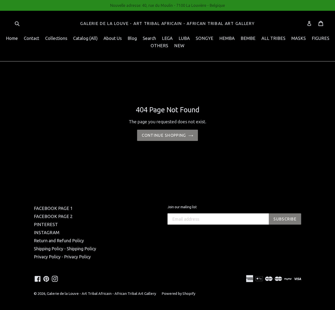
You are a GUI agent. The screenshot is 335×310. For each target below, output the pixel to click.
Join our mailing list (182, 207)
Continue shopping (164, 135)
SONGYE (204, 38)
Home (12, 38)
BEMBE (248, 38)
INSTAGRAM (46, 232)
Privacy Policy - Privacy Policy (62, 256)
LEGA (167, 38)
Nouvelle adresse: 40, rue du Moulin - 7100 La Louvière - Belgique (167, 5)
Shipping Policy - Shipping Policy (65, 248)
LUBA (184, 38)
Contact (31, 38)
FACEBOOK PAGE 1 (53, 208)
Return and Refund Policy (59, 240)
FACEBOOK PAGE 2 (53, 216)
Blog (132, 38)
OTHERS (159, 45)
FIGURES (320, 38)
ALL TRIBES (273, 38)
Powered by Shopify (178, 293)
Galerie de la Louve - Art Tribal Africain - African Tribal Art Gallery (167, 23)
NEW (179, 45)
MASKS (298, 38)
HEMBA (227, 38)
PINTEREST (46, 224)
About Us (112, 38)
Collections (56, 38)
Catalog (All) (85, 38)
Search (149, 38)
